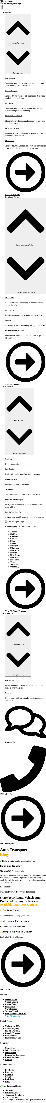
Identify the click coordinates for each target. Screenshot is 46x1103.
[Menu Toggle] (1, 7)
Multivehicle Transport (13, 116)
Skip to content (6, 1)
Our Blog (8, 459)
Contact (8, 693)
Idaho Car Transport (11, 865)
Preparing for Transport (14, 500)
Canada (8, 320)
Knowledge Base (11, 479)
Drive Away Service (12, 128)
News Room (9, 489)
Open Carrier (10, 78)
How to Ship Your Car (13, 512)
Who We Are (9, 680)
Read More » (5, 887)
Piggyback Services (12, 103)
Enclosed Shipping (11, 91)
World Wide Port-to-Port (14, 330)
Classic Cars (9, 141)
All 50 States (9, 298)
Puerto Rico (9, 310)
